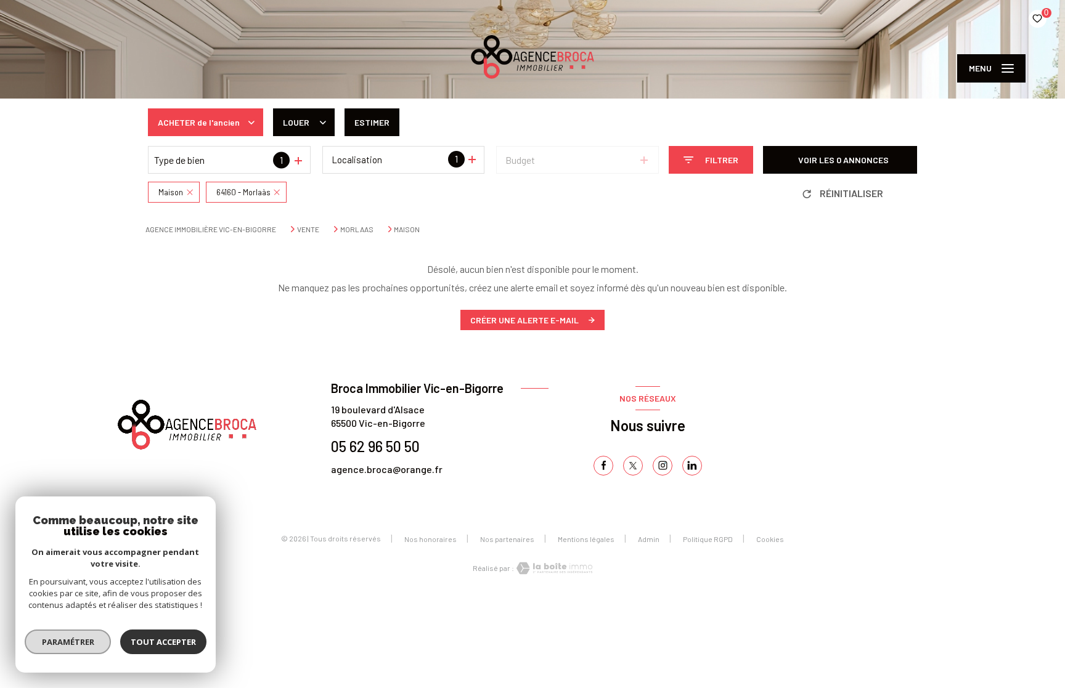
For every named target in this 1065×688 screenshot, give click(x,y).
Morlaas (356, 229)
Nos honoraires (430, 539)
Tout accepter (163, 641)
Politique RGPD (708, 539)
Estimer (372, 122)
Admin (648, 539)
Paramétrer (68, 641)
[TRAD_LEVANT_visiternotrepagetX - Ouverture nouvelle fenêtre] (633, 466)
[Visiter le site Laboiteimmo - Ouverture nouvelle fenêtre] (553, 568)
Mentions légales (586, 539)
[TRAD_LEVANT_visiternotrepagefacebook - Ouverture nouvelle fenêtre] (603, 466)
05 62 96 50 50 (375, 446)
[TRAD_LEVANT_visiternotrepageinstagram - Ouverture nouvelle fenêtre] (662, 466)
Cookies (770, 539)
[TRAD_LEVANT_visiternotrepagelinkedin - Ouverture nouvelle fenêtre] (692, 466)
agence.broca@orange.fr (387, 469)
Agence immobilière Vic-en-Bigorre (210, 229)
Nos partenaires (507, 539)
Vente (308, 229)
